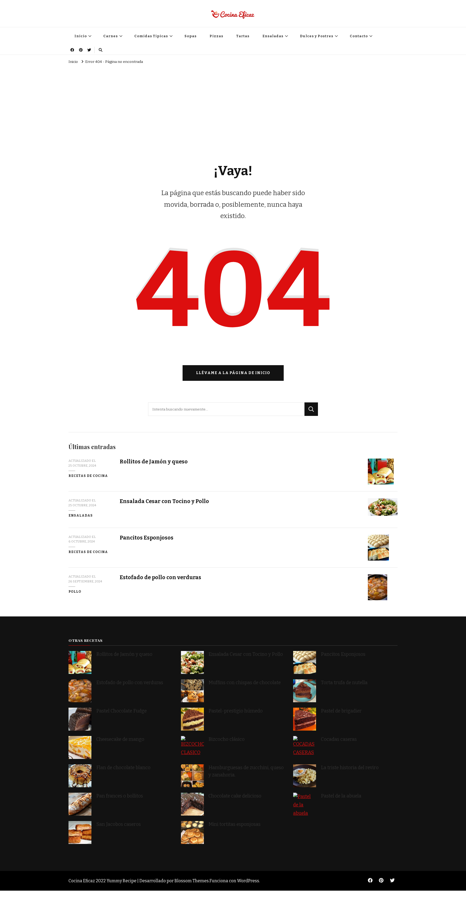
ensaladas (80, 515)
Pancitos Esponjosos (146, 538)
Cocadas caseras (339, 739)
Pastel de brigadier (341, 711)
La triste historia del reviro (350, 768)
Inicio (80, 36)
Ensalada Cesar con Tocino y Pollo (164, 501)
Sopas (190, 36)
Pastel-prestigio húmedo (236, 711)
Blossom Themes (191, 880)
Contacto (359, 36)
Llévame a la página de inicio (233, 373)
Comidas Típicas (151, 36)
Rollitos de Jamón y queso (154, 462)
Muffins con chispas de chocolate (245, 683)
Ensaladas (272, 36)
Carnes (110, 36)
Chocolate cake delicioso (234, 796)
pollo (74, 591)
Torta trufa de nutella (345, 683)
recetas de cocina (88, 476)
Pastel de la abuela (341, 796)
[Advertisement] (233, 106)
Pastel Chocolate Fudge (121, 711)
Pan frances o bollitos (119, 796)
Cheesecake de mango (120, 739)
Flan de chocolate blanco (123, 768)
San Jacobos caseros (118, 824)
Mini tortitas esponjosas (234, 824)
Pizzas (216, 36)
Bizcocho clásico (226, 739)
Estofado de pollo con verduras (160, 577)
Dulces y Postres (316, 36)
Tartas (242, 36)
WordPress (248, 880)
